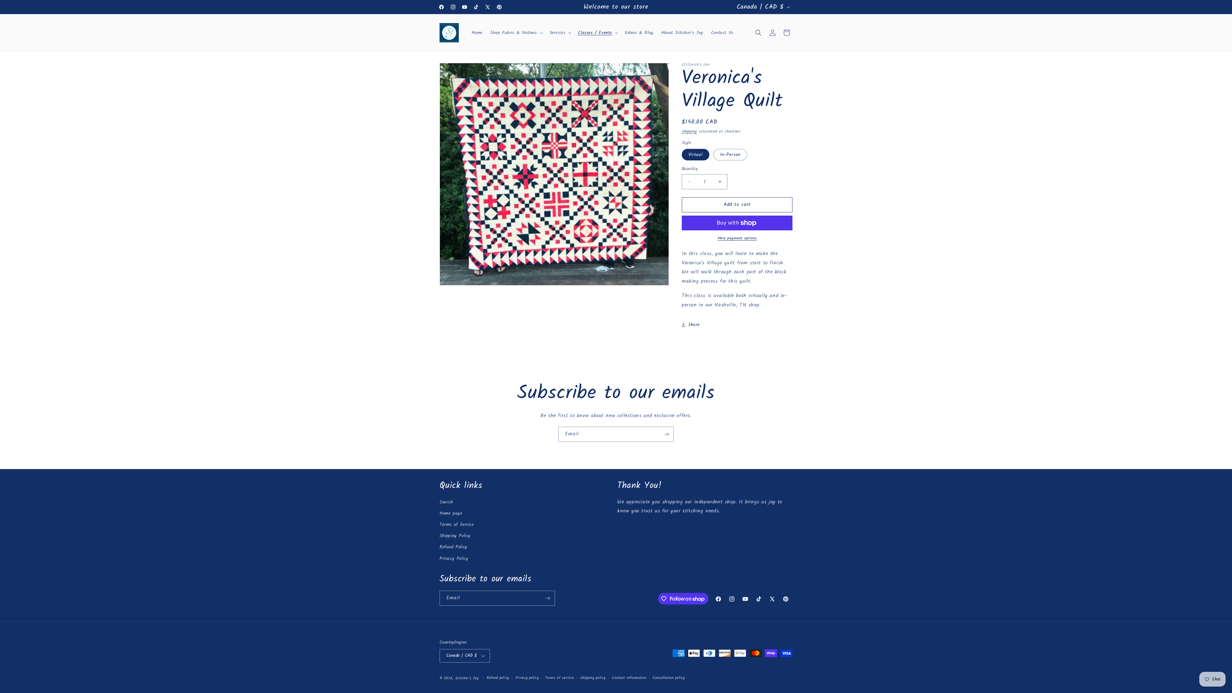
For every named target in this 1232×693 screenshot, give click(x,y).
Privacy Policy (454, 558)
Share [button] (694, 324)
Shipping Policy (455, 535)
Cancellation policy (669, 678)
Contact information (629, 678)
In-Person (730, 154)
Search (446, 502)
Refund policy (498, 678)
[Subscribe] (666, 434)
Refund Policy (453, 547)
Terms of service (559, 678)
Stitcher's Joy (467, 678)
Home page (451, 513)
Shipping (689, 131)
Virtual (696, 154)
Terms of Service (457, 524)
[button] (516, 32)
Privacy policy (527, 678)
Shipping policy (593, 678)
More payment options (737, 238)
